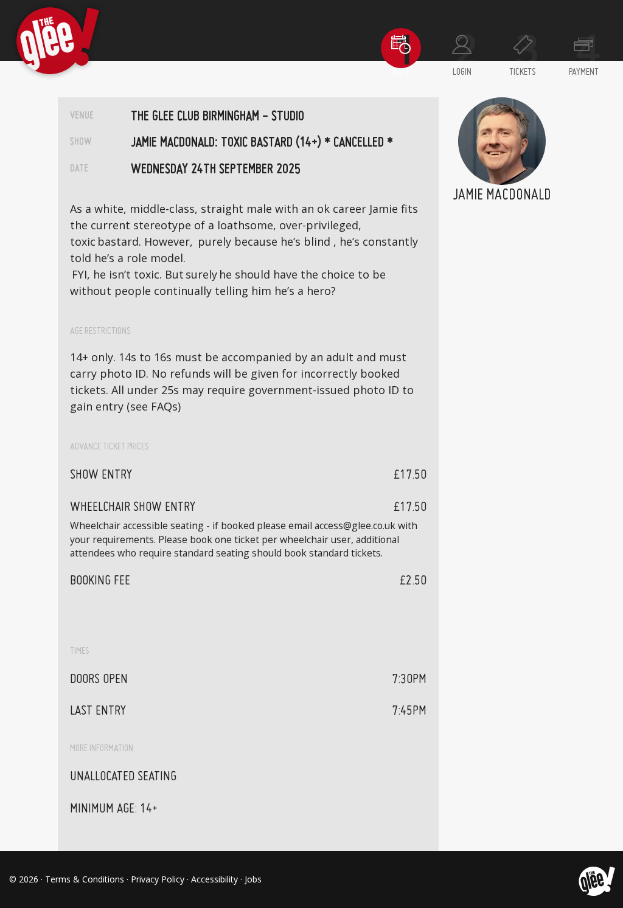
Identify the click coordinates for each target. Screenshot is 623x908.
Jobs (253, 879)
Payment (584, 72)
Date (401, 72)
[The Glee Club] (596, 879)
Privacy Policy (157, 879)
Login (462, 72)
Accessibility (214, 879)
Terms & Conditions (84, 879)
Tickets (522, 72)
